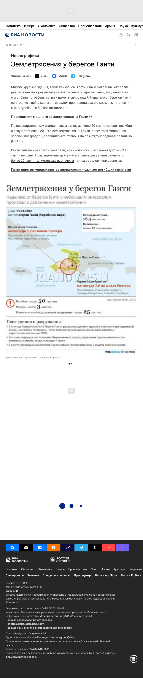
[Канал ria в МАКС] (12, 547)
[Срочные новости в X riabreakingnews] (108, 547)
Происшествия (77, 569)
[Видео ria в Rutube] (67, 547)
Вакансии (12, 590)
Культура (119, 569)
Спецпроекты (15, 575)
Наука (106, 569)
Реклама (33, 575)
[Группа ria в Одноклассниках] (53, 547)
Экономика (45, 569)
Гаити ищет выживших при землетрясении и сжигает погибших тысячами (71, 169)
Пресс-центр (82, 575)
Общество (27, 569)
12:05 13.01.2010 (16, 44)
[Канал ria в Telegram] (81, 547)
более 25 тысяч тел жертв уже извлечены (42, 160)
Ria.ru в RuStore (131, 575)
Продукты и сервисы (56, 575)
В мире (60, 569)
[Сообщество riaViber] (122, 547)
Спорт (94, 569)
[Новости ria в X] (95, 547)
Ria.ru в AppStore (106, 575)
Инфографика (25, 55)
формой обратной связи (21, 656)
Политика (12, 569)
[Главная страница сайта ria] (24, 35)
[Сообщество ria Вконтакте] (40, 547)
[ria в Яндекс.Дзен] (26, 547)
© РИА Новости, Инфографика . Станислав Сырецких (33, 357)
